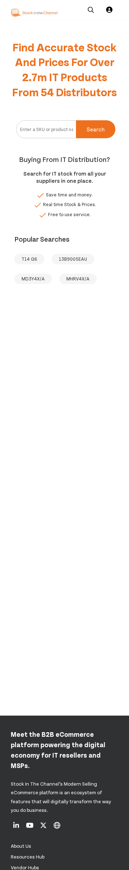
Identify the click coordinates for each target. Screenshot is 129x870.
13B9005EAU (73, 259)
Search (96, 129)
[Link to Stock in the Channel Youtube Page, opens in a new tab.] (30, 828)
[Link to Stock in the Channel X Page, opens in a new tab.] (44, 828)
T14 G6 (29, 259)
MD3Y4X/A (33, 279)
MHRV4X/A (78, 279)
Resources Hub (27, 856)
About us (21, 846)
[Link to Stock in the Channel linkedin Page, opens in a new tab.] (17, 828)
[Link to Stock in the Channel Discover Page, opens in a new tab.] (57, 828)
